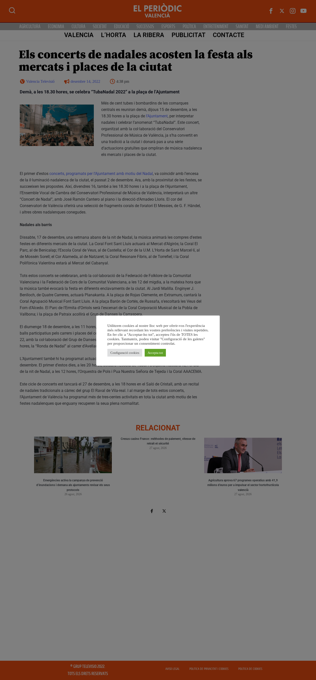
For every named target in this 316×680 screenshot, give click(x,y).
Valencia (79, 35)
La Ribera (149, 35)
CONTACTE (228, 35)
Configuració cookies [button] (124, 353)
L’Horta (113, 35)
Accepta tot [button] (155, 353)
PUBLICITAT (188, 35)
